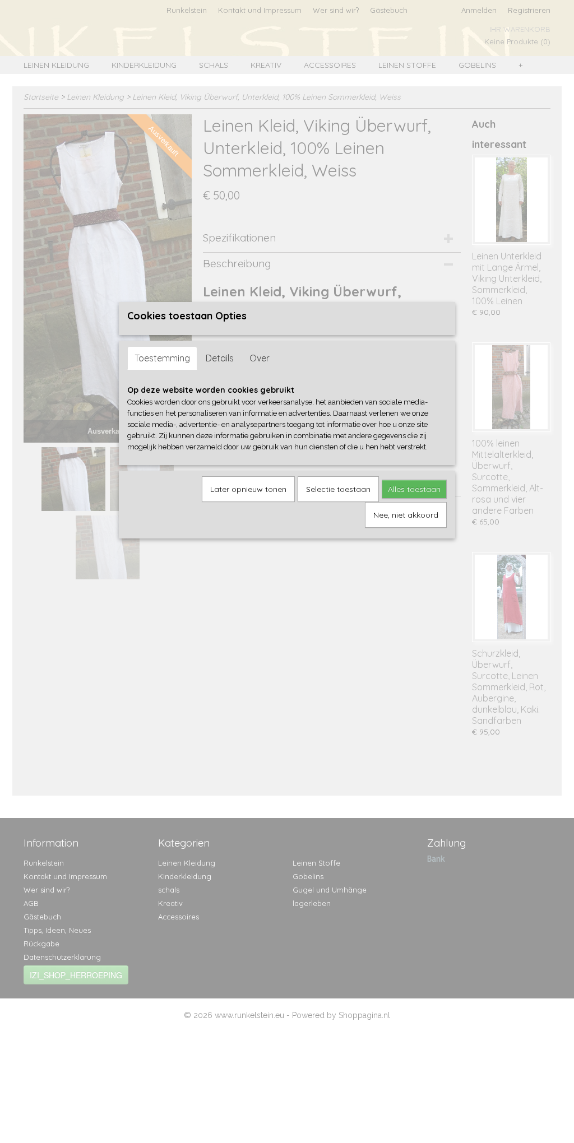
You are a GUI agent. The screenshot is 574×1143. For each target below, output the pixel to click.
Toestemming (162, 358)
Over (259, 358)
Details (220, 358)
